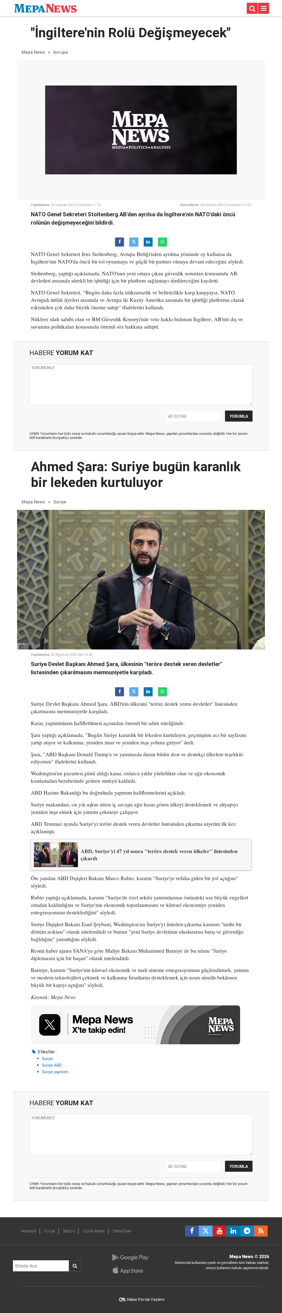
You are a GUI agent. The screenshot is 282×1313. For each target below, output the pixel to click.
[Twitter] (133, 242)
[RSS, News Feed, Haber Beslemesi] (261, 1231)
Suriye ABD (52, 1065)
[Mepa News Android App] (130, 1257)
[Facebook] (119, 242)
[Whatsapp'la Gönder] (162, 242)
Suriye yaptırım (55, 1071)
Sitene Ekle (122, 1231)
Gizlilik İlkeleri (94, 1231)
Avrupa (60, 52)
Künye (49, 1231)
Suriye (59, 502)
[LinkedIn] (148, 242)
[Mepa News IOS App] (130, 1270)
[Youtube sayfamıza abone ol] (219, 1231)
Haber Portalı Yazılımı (145, 1299)
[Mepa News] (45, 7)
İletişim (69, 1231)
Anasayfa (28, 1231)
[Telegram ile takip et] (247, 1231)
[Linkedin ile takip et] (233, 1231)
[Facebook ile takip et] (192, 1231)
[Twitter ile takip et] (206, 1231)
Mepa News (33, 52)
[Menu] (264, 8)
